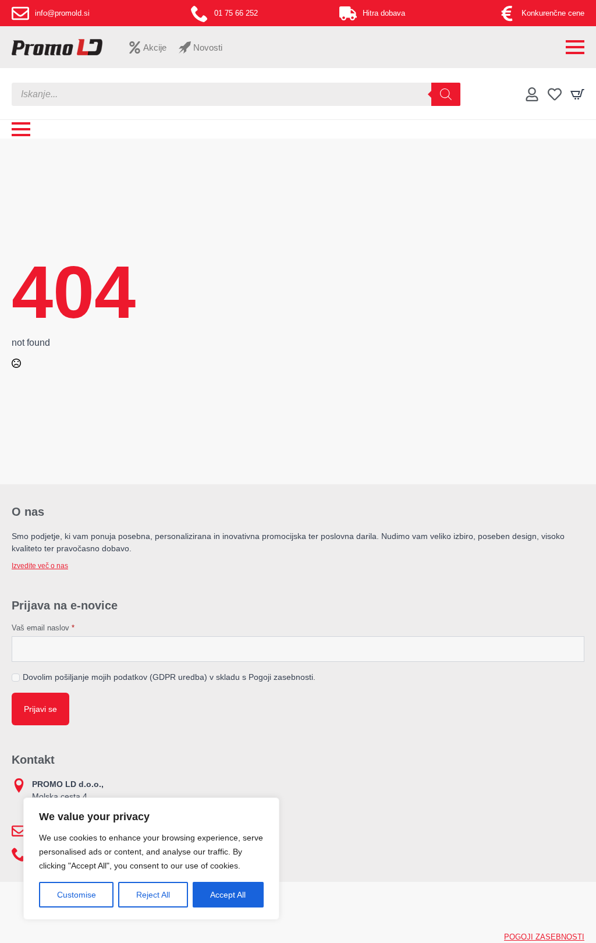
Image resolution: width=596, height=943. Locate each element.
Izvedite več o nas (40, 566)
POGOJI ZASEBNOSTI (544, 937)
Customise (76, 894)
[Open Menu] (575, 47)
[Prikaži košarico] (577, 94)
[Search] (445, 94)
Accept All (228, 894)
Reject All (153, 894)
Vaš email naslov (43, 628)
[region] (151, 858)
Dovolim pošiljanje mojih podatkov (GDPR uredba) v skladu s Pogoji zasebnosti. (169, 677)
